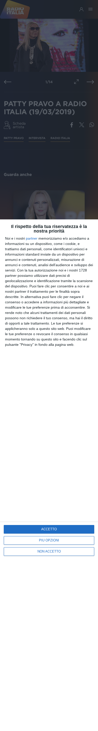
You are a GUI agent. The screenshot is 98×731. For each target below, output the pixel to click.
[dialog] (49, 475)
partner (31, 238)
